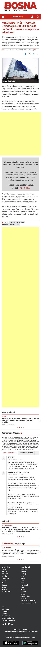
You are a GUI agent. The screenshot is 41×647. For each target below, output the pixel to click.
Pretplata (5, 611)
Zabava (23, 592)
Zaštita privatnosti (8, 620)
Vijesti (4, 569)
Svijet (4, 587)
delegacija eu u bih (17, 222)
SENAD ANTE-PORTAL (28, 601)
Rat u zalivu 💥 (17, 17)
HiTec (22, 578)
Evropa (4, 585)
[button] (37, 59)
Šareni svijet (24, 596)
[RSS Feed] (3, 624)
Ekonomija (5, 578)
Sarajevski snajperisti (28, 603)
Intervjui (5, 574)
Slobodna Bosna (21, 637)
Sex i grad (24, 585)
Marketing (5, 609)
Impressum (6, 616)
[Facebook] (5, 624)
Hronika (5, 576)
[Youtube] (12, 624)
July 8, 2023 (24, 188)
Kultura (23, 571)
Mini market (6, 592)
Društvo (4, 589)
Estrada (23, 589)
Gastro (22, 576)
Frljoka (23, 594)
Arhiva (4, 607)
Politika (4, 571)
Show (22, 583)
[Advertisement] (20, 133)
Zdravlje (23, 574)
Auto (22, 580)
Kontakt (4, 613)
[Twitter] (9, 624)
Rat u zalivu (6, 567)
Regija (4, 583)
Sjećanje (23, 569)
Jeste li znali (25, 567)
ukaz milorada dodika (10, 224)
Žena (22, 587)
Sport (4, 580)
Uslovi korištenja (8, 618)
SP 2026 (23, 598)
